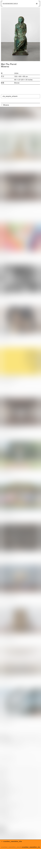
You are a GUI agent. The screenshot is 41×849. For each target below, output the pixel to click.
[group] (20, 34)
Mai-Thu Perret (9, 64)
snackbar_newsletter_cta (31, 847)
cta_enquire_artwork (10, 96)
